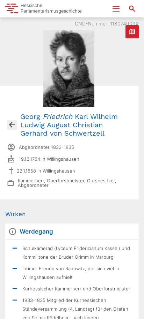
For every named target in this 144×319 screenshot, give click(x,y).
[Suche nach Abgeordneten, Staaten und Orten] (132, 8)
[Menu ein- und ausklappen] (116, 8)
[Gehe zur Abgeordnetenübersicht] (12, 125)
